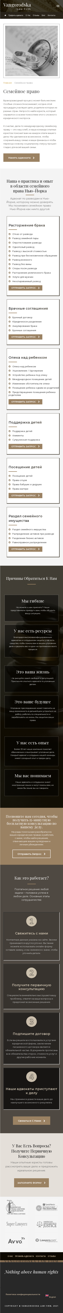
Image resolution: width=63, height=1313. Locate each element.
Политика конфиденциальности (23, 1294)
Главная (7, 82)
